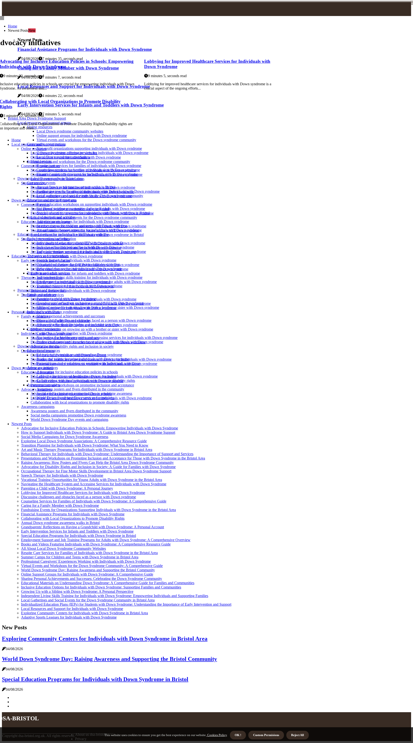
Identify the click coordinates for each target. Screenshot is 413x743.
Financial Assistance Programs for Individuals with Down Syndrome (73, 514)
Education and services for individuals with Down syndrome (57, 256)
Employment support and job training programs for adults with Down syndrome (91, 303)
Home (12, 26)
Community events (35, 205)
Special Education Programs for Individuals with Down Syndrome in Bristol (78, 536)
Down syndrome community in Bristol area (44, 200)
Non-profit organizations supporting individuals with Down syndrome (89, 148)
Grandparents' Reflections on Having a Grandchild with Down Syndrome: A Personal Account (92, 527)
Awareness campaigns (37, 407)
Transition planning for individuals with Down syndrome (73, 308)
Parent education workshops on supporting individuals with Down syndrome (94, 204)
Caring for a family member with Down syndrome (74, 333)
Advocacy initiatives (36, 389)
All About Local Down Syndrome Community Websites (63, 548)
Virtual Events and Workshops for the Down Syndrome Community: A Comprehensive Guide (92, 566)
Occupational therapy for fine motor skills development (72, 286)
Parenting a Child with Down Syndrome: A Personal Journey (67, 488)
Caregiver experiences (37, 351)
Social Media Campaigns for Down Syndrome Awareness (64, 437)
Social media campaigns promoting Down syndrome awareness (78, 415)
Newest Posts (21, 424)
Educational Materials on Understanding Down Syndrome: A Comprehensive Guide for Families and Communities (107, 583)
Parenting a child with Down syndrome (60, 321)
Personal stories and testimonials (35, 312)
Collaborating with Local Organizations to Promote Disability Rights (73, 518)
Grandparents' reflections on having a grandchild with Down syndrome (84, 325)
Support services (33, 183)
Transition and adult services (42, 295)
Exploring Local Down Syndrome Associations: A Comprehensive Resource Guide (84, 441)
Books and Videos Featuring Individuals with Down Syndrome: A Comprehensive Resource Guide (96, 544)
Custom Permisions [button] (266, 735)
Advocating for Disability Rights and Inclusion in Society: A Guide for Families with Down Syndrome (98, 467)
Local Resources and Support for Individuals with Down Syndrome (72, 609)
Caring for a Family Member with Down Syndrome (60, 505)
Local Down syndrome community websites (64, 153)
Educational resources (37, 372)
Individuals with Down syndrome (46, 333)
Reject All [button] (297, 735)
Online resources (33, 149)
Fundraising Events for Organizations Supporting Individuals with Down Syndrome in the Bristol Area (98, 510)
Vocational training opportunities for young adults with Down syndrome (85, 230)
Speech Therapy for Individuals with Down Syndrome (62, 475)
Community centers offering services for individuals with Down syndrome (86, 174)
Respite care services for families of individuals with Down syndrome (89, 166)
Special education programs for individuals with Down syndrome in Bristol (87, 235)
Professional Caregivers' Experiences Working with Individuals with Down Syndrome (86, 561)
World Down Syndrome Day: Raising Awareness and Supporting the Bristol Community (88, 570)
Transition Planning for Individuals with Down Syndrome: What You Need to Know (84, 445)
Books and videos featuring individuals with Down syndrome (77, 381)
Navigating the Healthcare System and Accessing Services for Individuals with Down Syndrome (93, 484)
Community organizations (40, 166)
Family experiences (35, 316)
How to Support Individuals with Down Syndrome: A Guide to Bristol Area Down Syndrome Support (98, 432)
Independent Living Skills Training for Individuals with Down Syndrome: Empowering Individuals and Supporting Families (114, 596)
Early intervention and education (45, 260)
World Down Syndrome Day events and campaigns (69, 419)
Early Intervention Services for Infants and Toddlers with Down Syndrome (77, 531)
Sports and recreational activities (45, 239)
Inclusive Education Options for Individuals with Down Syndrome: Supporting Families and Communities (101, 587)
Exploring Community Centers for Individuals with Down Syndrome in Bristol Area (84, 613)
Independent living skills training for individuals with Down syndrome (89, 277)
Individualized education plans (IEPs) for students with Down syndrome (85, 265)
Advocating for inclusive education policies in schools (77, 372)
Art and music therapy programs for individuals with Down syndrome (83, 252)
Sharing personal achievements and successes (71, 316)
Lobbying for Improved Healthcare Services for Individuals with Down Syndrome (83, 493)
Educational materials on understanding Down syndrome (73, 376)
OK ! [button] (238, 735)
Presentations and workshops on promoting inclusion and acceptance (82, 385)
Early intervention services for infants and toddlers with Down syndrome (85, 273)
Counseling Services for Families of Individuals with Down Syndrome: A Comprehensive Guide (93, 501)
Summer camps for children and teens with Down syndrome (76, 248)
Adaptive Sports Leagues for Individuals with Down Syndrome (69, 617)
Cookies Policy (216, 735)
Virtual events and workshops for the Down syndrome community (86, 140)
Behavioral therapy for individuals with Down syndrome (73, 291)
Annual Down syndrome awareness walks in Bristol (70, 209)
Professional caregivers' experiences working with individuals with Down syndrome (94, 364)
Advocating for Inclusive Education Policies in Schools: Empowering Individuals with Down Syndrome (99, 428)
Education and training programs (45, 222)
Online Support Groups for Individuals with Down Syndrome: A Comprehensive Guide (87, 574)
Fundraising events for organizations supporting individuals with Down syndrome (92, 213)
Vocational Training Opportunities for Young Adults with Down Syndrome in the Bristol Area (91, 480)
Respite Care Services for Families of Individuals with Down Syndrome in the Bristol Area (89, 553)
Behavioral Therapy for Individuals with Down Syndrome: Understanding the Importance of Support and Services (107, 454)
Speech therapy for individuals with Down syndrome (76, 260)
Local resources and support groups (38, 144)
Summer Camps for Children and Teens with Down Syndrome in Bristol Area (79, 557)
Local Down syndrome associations (57, 179)
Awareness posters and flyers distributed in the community (80, 389)
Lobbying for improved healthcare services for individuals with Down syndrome (91, 398)
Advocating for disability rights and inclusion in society (72, 346)
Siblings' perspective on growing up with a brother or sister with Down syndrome (92, 329)
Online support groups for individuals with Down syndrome (82, 136)
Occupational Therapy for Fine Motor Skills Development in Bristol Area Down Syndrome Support (96, 471)
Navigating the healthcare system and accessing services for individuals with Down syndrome (107, 338)
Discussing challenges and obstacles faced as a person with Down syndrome (94, 320)
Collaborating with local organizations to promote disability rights (80, 402)
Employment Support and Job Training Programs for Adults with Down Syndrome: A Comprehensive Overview (105, 540)
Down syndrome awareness (32, 368)
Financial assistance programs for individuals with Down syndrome (81, 196)
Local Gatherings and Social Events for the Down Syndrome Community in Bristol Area (88, 600)
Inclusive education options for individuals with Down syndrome (79, 269)
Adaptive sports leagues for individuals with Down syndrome (83, 221)
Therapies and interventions (42, 278)
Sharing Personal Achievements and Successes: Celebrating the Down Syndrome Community (91, 579)
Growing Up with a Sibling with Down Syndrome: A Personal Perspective (77, 591)
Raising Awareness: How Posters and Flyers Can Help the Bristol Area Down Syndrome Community (97, 462)
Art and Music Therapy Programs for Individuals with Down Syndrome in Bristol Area (86, 450)
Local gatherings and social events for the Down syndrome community (84, 217)
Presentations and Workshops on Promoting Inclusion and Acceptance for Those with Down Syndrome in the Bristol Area (113, 458)
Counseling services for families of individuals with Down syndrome (82, 192)
